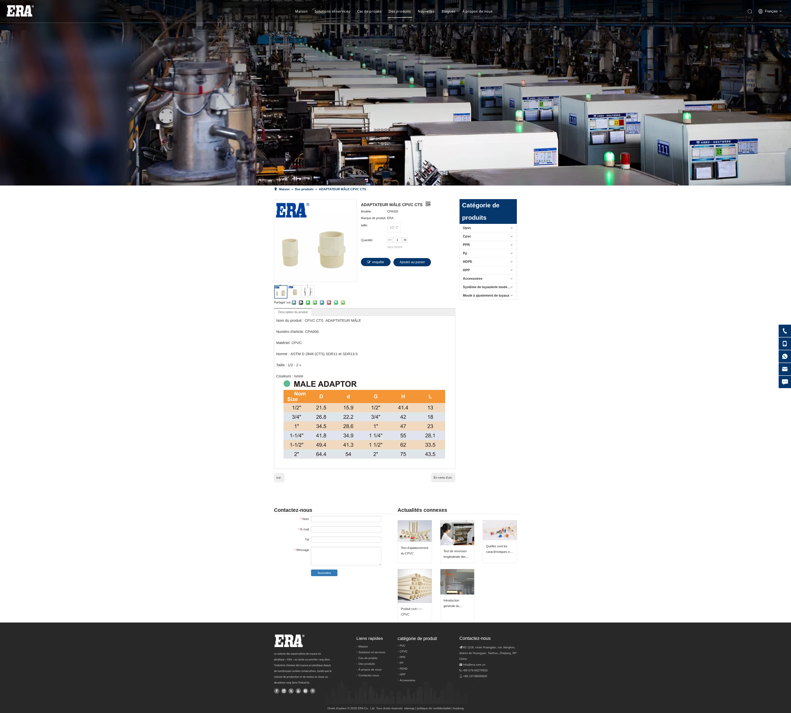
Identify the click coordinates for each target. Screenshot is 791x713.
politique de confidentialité (434, 708)
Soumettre (324, 572)
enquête (378, 262)
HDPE (467, 261)
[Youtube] (298, 691)
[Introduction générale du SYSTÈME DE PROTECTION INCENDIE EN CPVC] (457, 581)
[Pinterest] (312, 691)
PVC (402, 645)
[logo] (289, 640)
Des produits (400, 11)
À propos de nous (477, 11)
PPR (466, 245)
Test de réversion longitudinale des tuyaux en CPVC (455, 554)
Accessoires (472, 278)
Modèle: (366, 211)
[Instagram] (305, 691)
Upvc (467, 228)
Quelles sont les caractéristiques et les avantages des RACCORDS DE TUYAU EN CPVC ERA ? (498, 549)
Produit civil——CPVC (411, 611)
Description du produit (293, 312)
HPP (466, 270)
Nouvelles (426, 11)
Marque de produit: (373, 218)
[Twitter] (291, 691)
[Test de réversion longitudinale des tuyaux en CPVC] (457, 532)
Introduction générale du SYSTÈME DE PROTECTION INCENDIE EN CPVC (453, 604)
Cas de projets (369, 11)
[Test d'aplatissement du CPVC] (415, 531)
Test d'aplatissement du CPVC (414, 550)
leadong (458, 708)
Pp (465, 253)
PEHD (403, 668)
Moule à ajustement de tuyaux (486, 295)
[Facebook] (276, 691)
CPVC (403, 651)
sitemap (409, 708)
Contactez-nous (368, 675)
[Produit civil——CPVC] (415, 586)
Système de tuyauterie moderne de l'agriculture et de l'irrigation (490, 287)
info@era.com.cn (474, 664)
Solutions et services (332, 11)
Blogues (448, 11)
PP (401, 663)
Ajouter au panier (412, 262)
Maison (301, 11)
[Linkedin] (284, 691)
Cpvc (467, 236)
